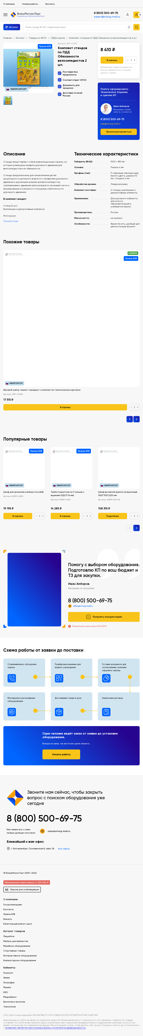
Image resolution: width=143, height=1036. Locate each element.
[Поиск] (136, 27)
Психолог (8, 973)
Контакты (50, 4)
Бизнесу (7, 919)
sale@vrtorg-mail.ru (110, 124)
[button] (129, 27)
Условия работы (30, 4)
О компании (9, 4)
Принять (13, 1029)
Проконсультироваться (118, 131)
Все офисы (64, 848)
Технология (9, 1006)
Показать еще (10, 221)
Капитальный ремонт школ (17, 923)
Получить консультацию (107, 616)
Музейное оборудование (16, 946)
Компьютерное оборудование (19, 960)
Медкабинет (10, 997)
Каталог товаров (14, 931)
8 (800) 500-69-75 (106, 13)
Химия (6, 977)
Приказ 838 (9, 914)
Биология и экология (14, 1001)
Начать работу (61, 754)
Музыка (7, 987)
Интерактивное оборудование (20, 955)
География (8, 982)
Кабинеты (9, 967)
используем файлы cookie (21, 1017)
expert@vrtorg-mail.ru (107, 16)
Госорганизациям (12, 904)
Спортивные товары (14, 950)
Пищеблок (9, 936)
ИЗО (5, 992)
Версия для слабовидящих (24, 889)
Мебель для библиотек (15, 941)
